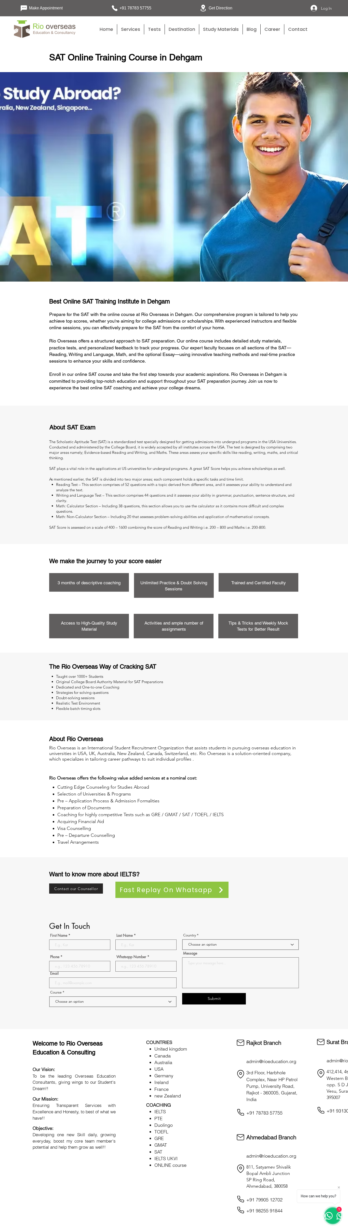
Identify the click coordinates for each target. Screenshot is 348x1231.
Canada (162, 1056)
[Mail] (240, 1042)
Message (190, 953)
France (161, 1089)
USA (159, 1069)
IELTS (160, 1112)
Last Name (124, 935)
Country (189, 935)
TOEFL (161, 1132)
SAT (158, 1152)
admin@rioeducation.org (271, 1061)
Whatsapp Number (131, 957)
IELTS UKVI (166, 1158)
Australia (163, 1062)
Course (56, 992)
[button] (154, 29)
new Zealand (167, 1096)
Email (54, 973)
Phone (54, 957)
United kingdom (170, 1049)
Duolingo (163, 1125)
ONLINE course (170, 1165)
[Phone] (240, 1112)
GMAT (160, 1145)
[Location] (240, 1074)
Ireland (161, 1082)
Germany (163, 1076)
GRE (159, 1138)
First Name (58, 935)
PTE (158, 1118)
